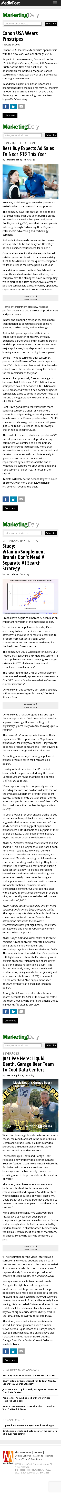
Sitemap (49, 1455)
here (25, 1184)
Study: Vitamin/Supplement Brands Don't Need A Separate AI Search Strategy (29, 1382)
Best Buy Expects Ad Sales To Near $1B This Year (29, 1375)
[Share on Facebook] (6, 106)
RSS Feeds (38, 1455)
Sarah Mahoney (13, 159)
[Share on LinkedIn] (13, 106)
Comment (10, 115)
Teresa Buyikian (14, 1075)
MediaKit (38, 1452)
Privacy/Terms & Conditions (28, 1459)
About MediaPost (23, 1452)
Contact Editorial (23, 1455)
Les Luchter (11, 574)
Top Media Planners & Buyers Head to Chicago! (28, 1425)
